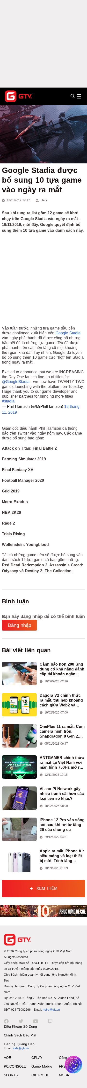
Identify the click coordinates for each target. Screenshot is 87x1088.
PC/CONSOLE (15, 1066)
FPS (62, 1066)
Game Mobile (41, 1066)
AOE (7, 1058)
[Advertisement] (43, 44)
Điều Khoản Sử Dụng (20, 1026)
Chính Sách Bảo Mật (20, 1035)
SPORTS (11, 1075)
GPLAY (36, 1058)
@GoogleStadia (15, 382)
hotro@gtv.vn (51, 1009)
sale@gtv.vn (21, 1048)
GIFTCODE (40, 1075)
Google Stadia (68, 333)
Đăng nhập (19, 625)
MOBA (64, 1075)
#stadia (8, 401)
